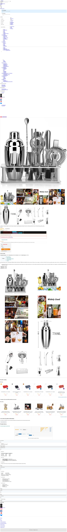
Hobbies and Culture (5, 33)
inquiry (1, 520)
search (30, 435)
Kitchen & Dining (9, 257)
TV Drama (11, 28)
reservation (2, 21)
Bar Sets (8, 260)
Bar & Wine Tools (9, 259)
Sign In (1, 4)
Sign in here (11, 18)
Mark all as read (2, 8)
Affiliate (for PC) (2, 527)
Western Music (5, 36)
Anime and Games (5, 37)
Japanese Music (5, 35)
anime (11, 27)
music (4, 29)
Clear (33, 435)
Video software (12, 26)
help (0, 519)
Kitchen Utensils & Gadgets (10, 258)
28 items (24, 429)
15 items (51, 427)
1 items (50, 430)
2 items (50, 429)
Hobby (4, 47)
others (4, 30)
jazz (3, 39)
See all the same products (64, 416)
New (8, 231)
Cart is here (11, 20)
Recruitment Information (3, 523)
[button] (33, 7)
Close (1, 500)
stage (4, 31)
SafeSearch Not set (2, 3)
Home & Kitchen (8, 256)
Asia (4, 41)
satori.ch (2, 0)
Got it (1, 465)
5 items (50, 428)
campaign (11, 21)
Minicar (4, 45)
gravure (4, 34)
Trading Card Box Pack (6, 49)
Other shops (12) (5, 239)
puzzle (4, 44)
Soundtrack (4, 38)
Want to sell (2, 24)
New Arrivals (2, 20)
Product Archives (2, 524)
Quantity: (2, 443)
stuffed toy (4, 43)
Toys (4, 42)
